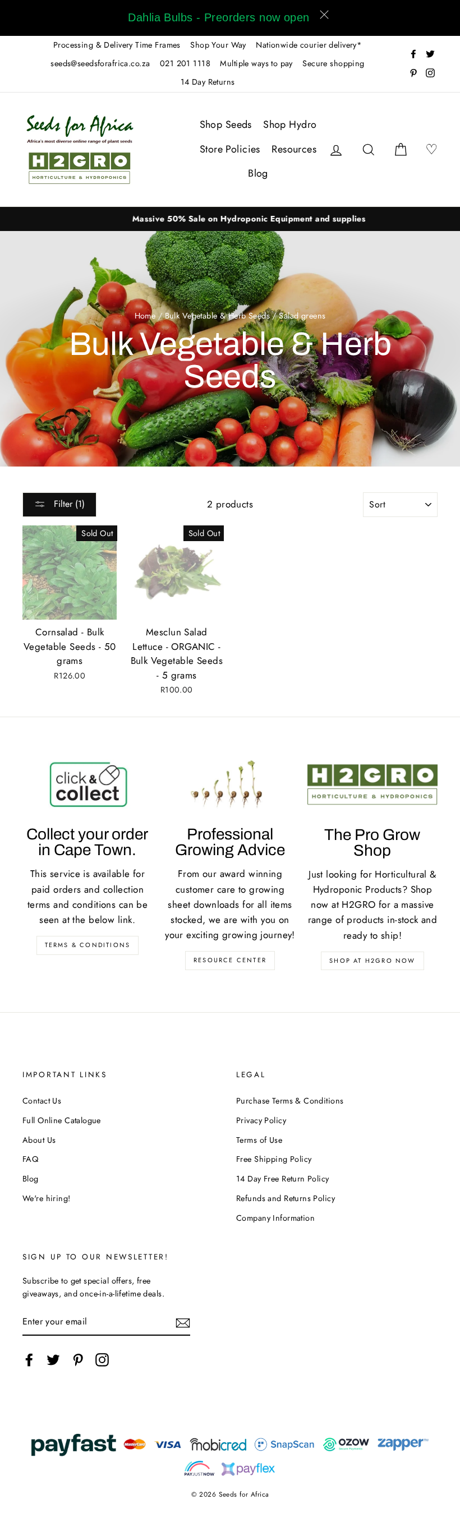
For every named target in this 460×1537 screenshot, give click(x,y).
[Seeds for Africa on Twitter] (53, 1360)
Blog (258, 173)
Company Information (275, 1218)
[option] (230, 219)
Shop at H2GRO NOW (372, 960)
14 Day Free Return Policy (282, 1178)
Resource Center (230, 960)
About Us (39, 1140)
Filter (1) (68, 503)
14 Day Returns (208, 81)
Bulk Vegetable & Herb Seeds (217, 315)
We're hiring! (46, 1198)
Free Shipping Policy (274, 1159)
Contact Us (41, 1100)
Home (145, 315)
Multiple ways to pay (256, 63)
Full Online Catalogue (61, 1120)
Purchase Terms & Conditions (289, 1100)
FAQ (30, 1159)
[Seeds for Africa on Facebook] (29, 1360)
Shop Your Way (218, 44)
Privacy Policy (261, 1120)
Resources (294, 149)
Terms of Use (259, 1140)
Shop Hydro (289, 124)
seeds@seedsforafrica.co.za (100, 63)
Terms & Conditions (88, 944)
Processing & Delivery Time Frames (117, 44)
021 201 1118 (185, 63)
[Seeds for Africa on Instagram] (102, 1360)
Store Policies (230, 149)
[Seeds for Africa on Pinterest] (78, 1360)
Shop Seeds (226, 124)
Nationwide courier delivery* (309, 44)
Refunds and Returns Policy (285, 1198)
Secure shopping (333, 63)
